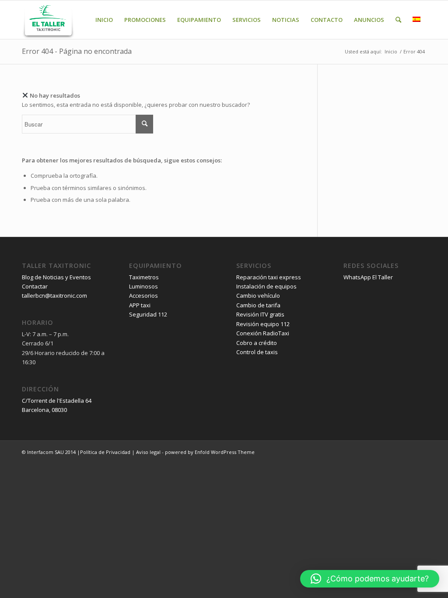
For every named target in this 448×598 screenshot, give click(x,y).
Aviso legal (148, 452)
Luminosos (143, 286)
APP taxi (139, 305)
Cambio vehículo (258, 295)
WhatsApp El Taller (368, 277)
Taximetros (144, 277)
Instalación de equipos (266, 286)
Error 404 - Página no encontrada (77, 51)
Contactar (35, 286)
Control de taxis (257, 352)
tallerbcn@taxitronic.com (54, 295)
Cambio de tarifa (258, 305)
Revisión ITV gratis (260, 314)
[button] (369, 578)
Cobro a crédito (256, 343)
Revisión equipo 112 (263, 324)
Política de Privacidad (105, 452)
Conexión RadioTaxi (262, 333)
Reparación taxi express (268, 277)
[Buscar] (398, 19)
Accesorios (143, 295)
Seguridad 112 (148, 314)
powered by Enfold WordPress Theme (210, 452)
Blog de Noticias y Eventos (56, 277)
